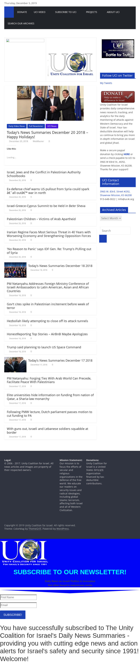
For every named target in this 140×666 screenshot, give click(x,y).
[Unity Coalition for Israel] (9, 12)
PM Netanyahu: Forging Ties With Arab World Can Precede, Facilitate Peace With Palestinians (49, 380)
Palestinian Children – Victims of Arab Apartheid (41, 219)
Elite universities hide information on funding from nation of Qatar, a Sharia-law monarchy (50, 397)
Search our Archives (21, 23)
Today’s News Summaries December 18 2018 (60, 266)
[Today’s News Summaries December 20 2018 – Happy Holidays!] (50, 88)
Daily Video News (17, 126)
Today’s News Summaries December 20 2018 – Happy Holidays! (47, 134)
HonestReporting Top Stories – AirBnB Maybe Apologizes (47, 334)
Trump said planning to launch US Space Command (44, 347)
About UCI (113, 12)
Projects (91, 12)
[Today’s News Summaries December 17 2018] (15, 359)
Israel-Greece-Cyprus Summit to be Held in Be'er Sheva (46, 206)
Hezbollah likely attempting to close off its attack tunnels (47, 321)
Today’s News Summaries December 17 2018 (60, 360)
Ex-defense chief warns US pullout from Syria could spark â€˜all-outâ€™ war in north (48, 191)
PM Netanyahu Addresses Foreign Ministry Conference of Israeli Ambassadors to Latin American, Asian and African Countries (48, 287)
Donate (22, 12)
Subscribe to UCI (65, 12)
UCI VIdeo (39, 12)
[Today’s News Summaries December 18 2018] (15, 264)
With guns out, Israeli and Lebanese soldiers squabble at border (47, 430)
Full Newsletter (36, 126)
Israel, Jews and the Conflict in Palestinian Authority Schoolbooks (44, 174)
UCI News (52, 126)
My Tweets (106, 83)
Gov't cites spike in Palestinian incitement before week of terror (48, 306)
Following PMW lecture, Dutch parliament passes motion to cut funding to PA (49, 414)
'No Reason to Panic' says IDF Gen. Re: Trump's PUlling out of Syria (49, 251)
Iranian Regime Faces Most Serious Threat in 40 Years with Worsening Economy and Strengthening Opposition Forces (49, 234)
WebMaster (38, 141)
